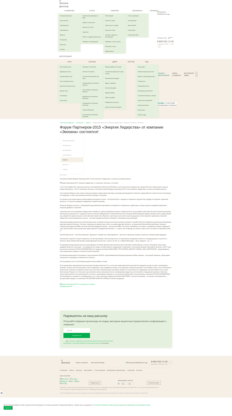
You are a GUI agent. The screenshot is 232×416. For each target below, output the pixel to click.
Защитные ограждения (145, 100)
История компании (66, 16)
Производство (64, 25)
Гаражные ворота (143, 105)
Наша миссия (64, 20)
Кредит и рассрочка (88, 22)
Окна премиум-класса (66, 81)
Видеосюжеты (109, 51)
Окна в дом (63, 100)
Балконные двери (110, 88)
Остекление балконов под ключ (90, 77)
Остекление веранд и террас (147, 95)
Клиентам (115, 11)
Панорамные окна (143, 86)
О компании (69, 11)
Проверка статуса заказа (113, 41)
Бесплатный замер (189, 74)
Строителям (131, 30)
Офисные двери (110, 97)
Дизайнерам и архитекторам (116, 370)
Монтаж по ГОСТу (88, 27)
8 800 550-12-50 (165, 41)
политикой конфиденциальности (148, 387)
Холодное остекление (89, 67)
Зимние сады (142, 115)
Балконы (92, 62)
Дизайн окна (64, 91)
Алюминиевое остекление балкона (90, 84)
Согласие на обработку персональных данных (102, 393)
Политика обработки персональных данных (73, 393)
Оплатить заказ (110, 20)
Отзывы (62, 49)
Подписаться (76, 335)
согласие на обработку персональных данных (83, 341)
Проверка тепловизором (90, 41)
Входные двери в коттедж (113, 67)
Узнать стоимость (176, 74)
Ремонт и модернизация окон (91, 37)
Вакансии (63, 44)
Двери (114, 62)
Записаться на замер (111, 25)
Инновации (63, 95)
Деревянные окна (65, 71)
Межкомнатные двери (112, 78)
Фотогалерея (109, 16)
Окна (70, 62)
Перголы (131, 62)
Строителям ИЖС (133, 35)
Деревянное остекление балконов (90, 97)
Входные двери (110, 93)
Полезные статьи (110, 46)
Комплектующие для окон (146, 71)
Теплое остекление (88, 71)
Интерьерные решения (145, 91)
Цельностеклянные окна (67, 86)
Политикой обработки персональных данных (110, 405)
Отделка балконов (88, 110)
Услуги (92, 11)
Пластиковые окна (65, 67)
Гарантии (85, 32)
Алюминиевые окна (66, 76)
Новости (62, 35)
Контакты (154, 11)
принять (8, 408)
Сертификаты (64, 30)
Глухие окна (141, 81)
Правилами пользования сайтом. (139, 405)
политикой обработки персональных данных (87, 343)
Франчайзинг (132, 25)
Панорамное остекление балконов (90, 104)
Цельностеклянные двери (113, 107)
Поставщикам (132, 20)
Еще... (147, 62)
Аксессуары (141, 67)
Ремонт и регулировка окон (146, 76)
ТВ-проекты (63, 40)
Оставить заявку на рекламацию (111, 36)
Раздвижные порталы (112, 102)
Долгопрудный (65, 56)
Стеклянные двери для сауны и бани (114, 72)
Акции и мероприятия (163, 74)
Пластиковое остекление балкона (90, 91)
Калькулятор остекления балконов (90, 115)
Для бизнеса (137, 11)
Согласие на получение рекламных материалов (132, 393)
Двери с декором (110, 83)
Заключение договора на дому (90, 17)
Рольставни (141, 110)
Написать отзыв (110, 30)
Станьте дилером (133, 16)
